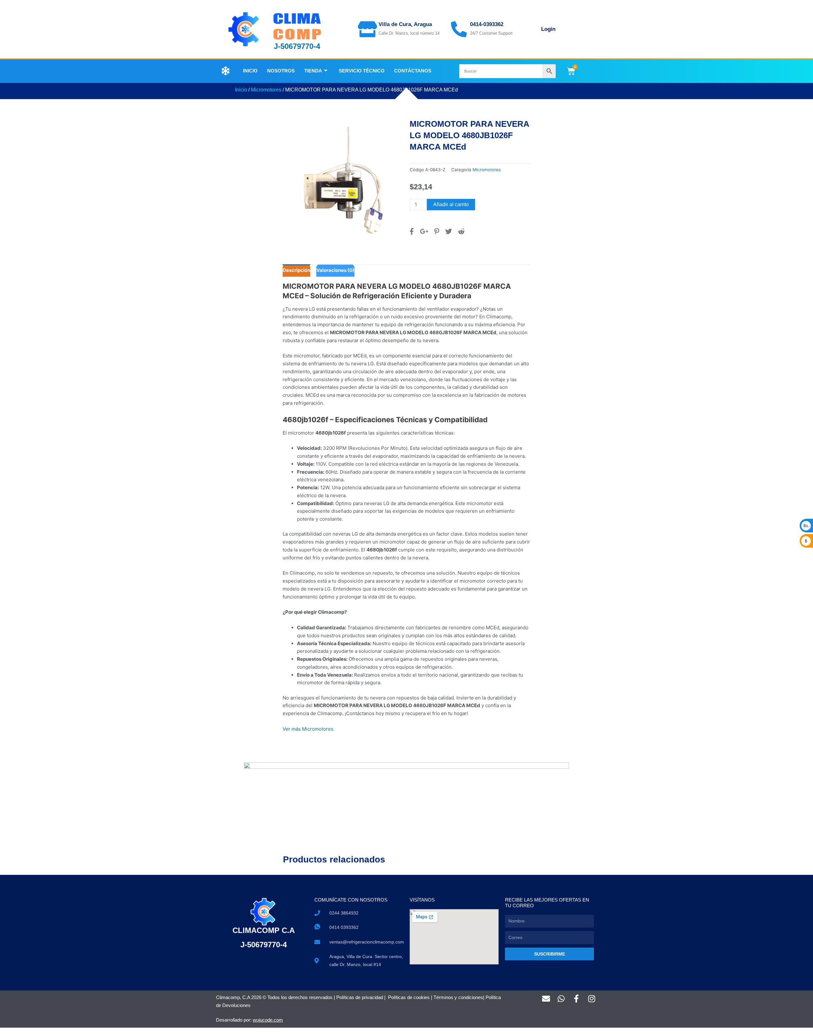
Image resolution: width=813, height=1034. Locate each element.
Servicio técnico (362, 70)
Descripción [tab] (296, 270)
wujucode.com (268, 1020)
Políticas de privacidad (359, 997)
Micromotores (266, 89)
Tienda (313, 70)
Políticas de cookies (409, 997)
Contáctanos (412, 70)
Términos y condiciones (458, 997)
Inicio (250, 70)
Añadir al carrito (451, 204)
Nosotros (281, 70)
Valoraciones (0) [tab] (335, 270)
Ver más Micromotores (308, 729)
